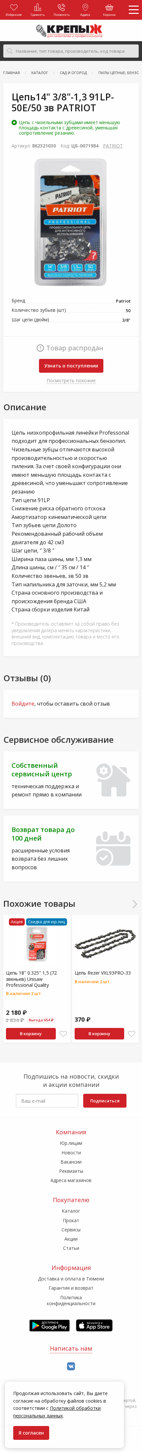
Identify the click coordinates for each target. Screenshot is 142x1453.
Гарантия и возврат (71, 1288)
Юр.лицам (71, 1143)
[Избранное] (63, 1034)
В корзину (31, 1033)
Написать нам (71, 1348)
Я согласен (31, 1433)
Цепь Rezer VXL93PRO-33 (103, 973)
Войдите (23, 703)
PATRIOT (113, 146)
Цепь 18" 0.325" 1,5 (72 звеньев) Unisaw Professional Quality (31, 979)
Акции (71, 1239)
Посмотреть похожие (71, 380)
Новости (71, 1152)
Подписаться (105, 1101)
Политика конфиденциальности (71, 1300)
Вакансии (71, 1162)
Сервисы (71, 1229)
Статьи (71, 1248)
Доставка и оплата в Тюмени (71, 1279)
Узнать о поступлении (71, 366)
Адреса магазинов (71, 1180)
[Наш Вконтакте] (71, 1366)
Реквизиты (71, 1171)
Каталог (71, 1211)
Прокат (71, 1220)
